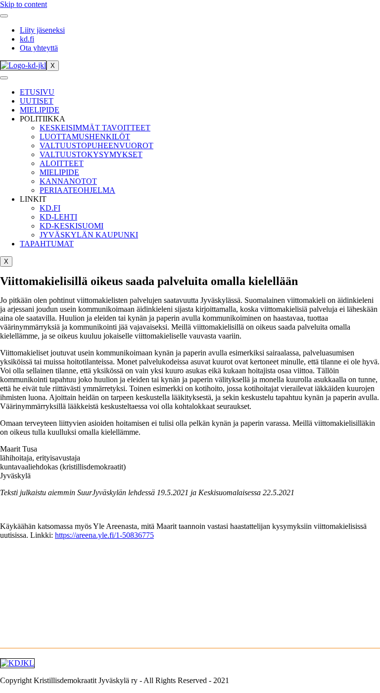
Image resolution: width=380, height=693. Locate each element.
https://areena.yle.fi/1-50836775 (104, 535)
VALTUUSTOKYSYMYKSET (91, 154)
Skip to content (23, 4)
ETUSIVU (37, 92)
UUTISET (36, 101)
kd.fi (27, 39)
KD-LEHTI (58, 217)
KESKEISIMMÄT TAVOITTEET (95, 127)
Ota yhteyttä (39, 48)
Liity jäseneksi (42, 30)
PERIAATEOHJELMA (77, 190)
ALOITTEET (62, 163)
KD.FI (50, 208)
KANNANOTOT (68, 181)
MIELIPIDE (39, 110)
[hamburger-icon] (4, 15)
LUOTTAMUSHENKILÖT (85, 136)
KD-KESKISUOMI (71, 226)
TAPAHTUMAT (47, 243)
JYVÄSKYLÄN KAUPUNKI (89, 235)
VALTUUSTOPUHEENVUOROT (96, 145)
